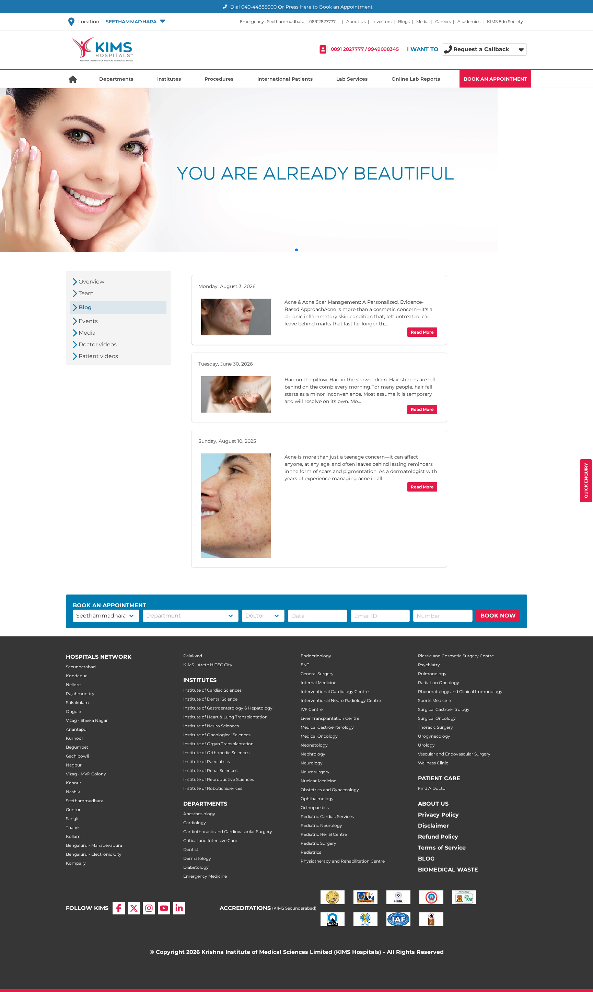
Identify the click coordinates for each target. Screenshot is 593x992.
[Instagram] (149, 908)
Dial (253, 7)
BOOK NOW (498, 615)
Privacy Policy (438, 814)
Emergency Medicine (205, 876)
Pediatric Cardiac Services (327, 816)
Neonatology (314, 745)
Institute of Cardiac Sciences (212, 690)
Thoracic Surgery (435, 727)
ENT (305, 664)
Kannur (73, 782)
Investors (382, 21)
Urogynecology (434, 736)
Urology (426, 745)
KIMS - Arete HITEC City (207, 664)
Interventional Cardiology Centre (335, 691)
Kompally (76, 863)
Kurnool (74, 738)
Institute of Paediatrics (206, 761)
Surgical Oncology (437, 718)
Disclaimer (433, 825)
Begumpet (77, 747)
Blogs (404, 21)
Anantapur (77, 729)
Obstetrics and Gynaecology (330, 789)
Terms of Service (442, 847)
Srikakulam (77, 702)
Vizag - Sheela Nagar (87, 720)
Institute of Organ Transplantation (218, 743)
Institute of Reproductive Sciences (218, 779)
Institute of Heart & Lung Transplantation (225, 716)
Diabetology (196, 867)
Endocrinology (316, 655)
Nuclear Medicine (318, 780)
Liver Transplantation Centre (330, 718)
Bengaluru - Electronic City (93, 854)
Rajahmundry (80, 693)
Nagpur (74, 765)
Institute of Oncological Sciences (217, 734)
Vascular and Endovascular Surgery (454, 754)
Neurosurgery (315, 771)
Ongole (73, 711)
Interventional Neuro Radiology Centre (341, 700)
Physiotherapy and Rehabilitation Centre (343, 861)
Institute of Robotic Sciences (212, 788)
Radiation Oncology (438, 682)
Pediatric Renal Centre (324, 834)
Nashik (73, 791)
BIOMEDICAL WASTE (448, 869)
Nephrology (313, 754)
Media (422, 21)
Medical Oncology (319, 736)
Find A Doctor (432, 788)
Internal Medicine (318, 682)
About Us (356, 21)
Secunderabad (81, 666)
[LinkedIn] (179, 908)
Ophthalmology (317, 798)
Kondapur (76, 675)
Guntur (73, 809)
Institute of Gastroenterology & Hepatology (227, 708)
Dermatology (197, 858)
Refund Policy (438, 836)
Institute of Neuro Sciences (211, 725)
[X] (134, 908)
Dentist (190, 849)
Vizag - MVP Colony (86, 773)
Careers (443, 21)
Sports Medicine (434, 700)
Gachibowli (77, 756)
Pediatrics (311, 852)
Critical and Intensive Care (210, 840)
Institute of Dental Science (210, 699)
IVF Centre (312, 709)
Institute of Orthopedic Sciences (216, 752)
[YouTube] (164, 908)
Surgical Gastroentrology (443, 709)
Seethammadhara (84, 800)
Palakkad (192, 655)
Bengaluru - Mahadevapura (94, 845)
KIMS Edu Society (505, 21)
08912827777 (322, 21)
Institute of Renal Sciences (210, 770)
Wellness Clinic (433, 762)
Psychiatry (429, 664)
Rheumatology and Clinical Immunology (460, 691)
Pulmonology (432, 673)
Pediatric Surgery (318, 843)
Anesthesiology (199, 813)
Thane (72, 827)
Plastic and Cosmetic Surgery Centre (456, 655)
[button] (135, 21)
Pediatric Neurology (321, 825)
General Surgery (317, 673)
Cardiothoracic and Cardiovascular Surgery (227, 831)
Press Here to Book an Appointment (329, 7)
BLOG (426, 858)
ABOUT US (433, 803)
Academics (468, 21)
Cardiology (194, 822)
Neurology (312, 762)
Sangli (72, 818)
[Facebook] (119, 908)
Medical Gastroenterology (327, 727)
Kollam (73, 836)
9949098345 (383, 49)
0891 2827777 (347, 49)
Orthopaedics (315, 807)
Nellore (73, 684)
